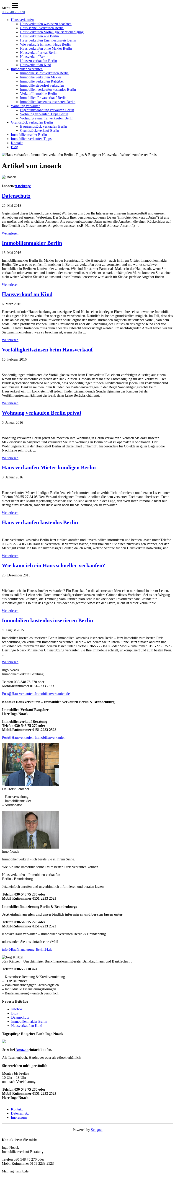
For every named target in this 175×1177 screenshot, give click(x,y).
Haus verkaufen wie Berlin (39, 36)
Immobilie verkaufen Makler (40, 77)
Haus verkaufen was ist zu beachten (46, 24)
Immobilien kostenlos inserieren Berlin (47, 102)
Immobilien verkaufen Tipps (31, 139)
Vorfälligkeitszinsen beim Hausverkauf (47, 350)
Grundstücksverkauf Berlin (39, 130)
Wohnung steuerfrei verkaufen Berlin (46, 118)
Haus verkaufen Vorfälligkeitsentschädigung (52, 32)
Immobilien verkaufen (27, 69)
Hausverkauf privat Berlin (38, 52)
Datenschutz (16, 196)
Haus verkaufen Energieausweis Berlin (48, 40)
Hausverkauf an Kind (35, 65)
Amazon (21, 1050)
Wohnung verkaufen (25, 106)
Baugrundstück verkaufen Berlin (43, 126)
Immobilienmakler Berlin (29, 135)
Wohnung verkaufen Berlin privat (41, 413)
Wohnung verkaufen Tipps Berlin (44, 114)
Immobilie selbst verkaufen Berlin (44, 73)
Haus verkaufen (22, 20)
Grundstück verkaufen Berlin (32, 122)
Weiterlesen (10, 233)
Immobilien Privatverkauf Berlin (43, 98)
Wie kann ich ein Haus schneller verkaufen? (53, 565)
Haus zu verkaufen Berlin (38, 61)
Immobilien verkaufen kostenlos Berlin (48, 89)
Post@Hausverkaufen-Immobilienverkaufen (33, 737)
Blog (14, 147)
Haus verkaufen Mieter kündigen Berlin (49, 467)
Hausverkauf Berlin (34, 57)
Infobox (17, 1009)
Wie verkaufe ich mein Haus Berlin (45, 44)
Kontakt (17, 143)
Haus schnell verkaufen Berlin (42, 28)
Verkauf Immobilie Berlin (38, 94)
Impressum (19, 1117)
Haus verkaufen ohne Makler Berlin (46, 48)
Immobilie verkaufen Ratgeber (42, 81)
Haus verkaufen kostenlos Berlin (40, 522)
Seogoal (97, 1130)
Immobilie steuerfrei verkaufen (42, 85)
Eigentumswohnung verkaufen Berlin (47, 110)
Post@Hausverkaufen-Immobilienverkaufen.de (36, 694)
